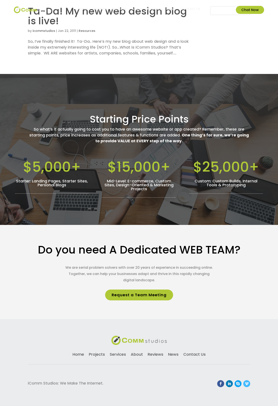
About (137, 9)
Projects (100, 9)
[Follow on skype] (238, 383)
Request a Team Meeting (139, 295)
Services (119, 9)
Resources (87, 31)
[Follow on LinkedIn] (229, 383)
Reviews (154, 9)
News (170, 9)
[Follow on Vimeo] (246, 383)
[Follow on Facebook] (220, 383)
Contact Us (190, 9)
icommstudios (44, 31)
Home (83, 9)
